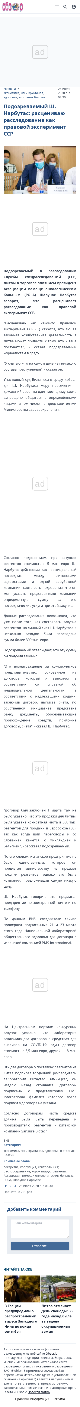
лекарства (11, 1167)
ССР (55, 1167)
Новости (10, 89)
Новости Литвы (39, 1392)
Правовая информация (32, 1399)
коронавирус (41, 1171)
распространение (17, 1171)
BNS (7, 1140)
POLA (7, 1180)
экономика (11, 93)
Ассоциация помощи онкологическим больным (38, 1175)
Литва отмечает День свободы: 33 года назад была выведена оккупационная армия (57, 1319)
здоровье (10, 97)
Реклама (59, 1399)
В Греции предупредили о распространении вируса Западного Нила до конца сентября (20, 1319)
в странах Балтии (32, 97)
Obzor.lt (51, 1353)
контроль (45, 1167)
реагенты (59, 1171)
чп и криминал (32, 93)
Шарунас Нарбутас (27, 1180)
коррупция (28, 1167)
